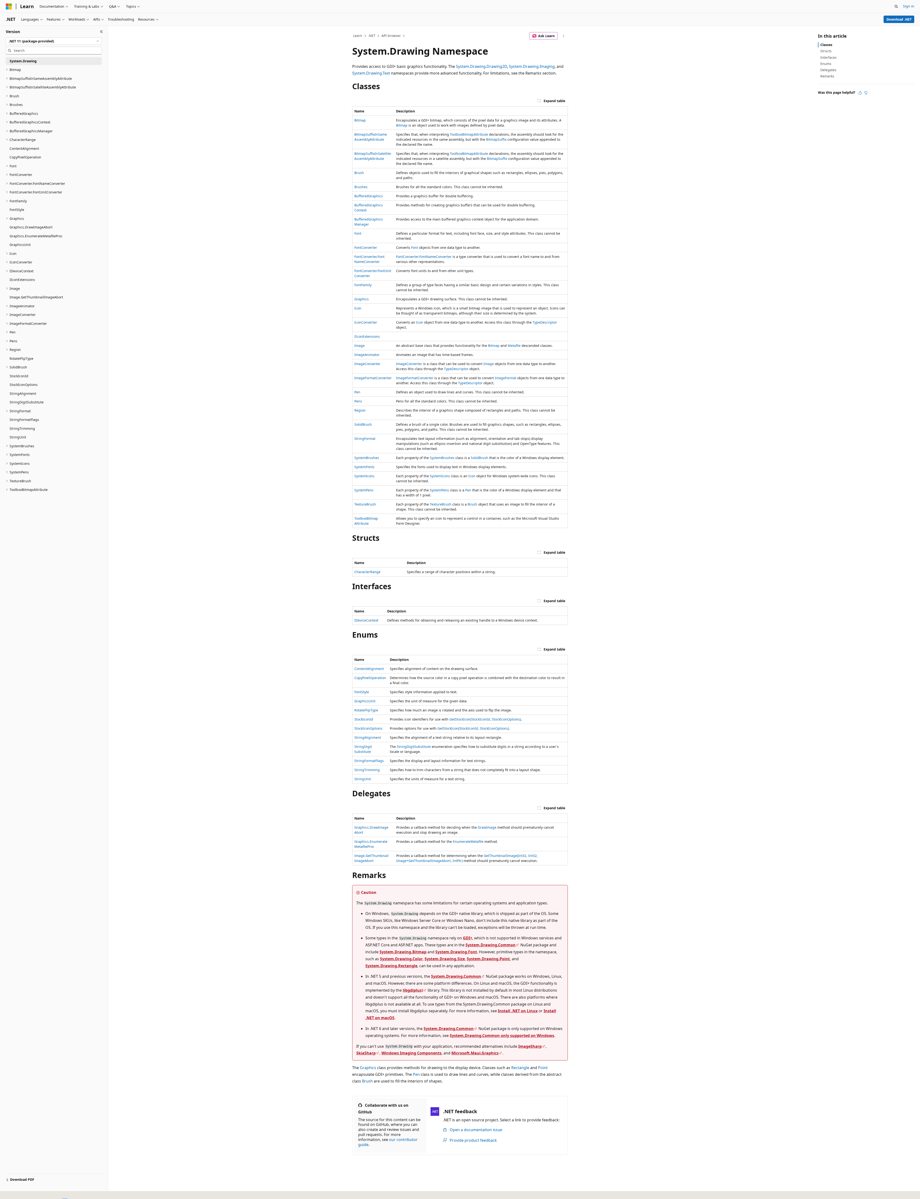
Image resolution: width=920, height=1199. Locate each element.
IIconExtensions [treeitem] (22, 279)
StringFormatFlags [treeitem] (24, 419)
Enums (825, 63)
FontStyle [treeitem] (17, 209)
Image (359, 345)
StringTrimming (367, 770)
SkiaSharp (366, 1053)
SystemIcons (364, 476)
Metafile (514, 345)
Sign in (908, 6)
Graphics (361, 299)
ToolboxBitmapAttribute (469, 134)
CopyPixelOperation (370, 677)
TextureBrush (365, 504)
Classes (826, 44)
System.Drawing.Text (371, 73)
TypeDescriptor (545, 322)
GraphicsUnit (364, 701)
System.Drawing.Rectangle (391, 965)
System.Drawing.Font (456, 952)
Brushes (361, 187)
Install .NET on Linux (518, 1010)
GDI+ (467, 938)
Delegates (828, 70)
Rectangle (520, 1067)
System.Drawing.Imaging (532, 66)
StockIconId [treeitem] (19, 376)
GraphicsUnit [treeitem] (20, 244)
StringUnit (362, 779)
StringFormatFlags (369, 760)
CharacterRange (367, 572)
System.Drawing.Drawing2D (481, 66)
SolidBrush (363, 424)
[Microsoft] (9, 6)
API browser (391, 35)
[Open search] (896, 6)
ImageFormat (505, 378)
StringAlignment (367, 737)
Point (543, 1067)
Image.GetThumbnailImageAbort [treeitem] (36, 297)
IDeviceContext (366, 620)
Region (360, 410)
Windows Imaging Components (411, 1053)
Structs (826, 51)
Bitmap (360, 120)
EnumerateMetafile (468, 841)
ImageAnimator (367, 354)
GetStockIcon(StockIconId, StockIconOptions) (485, 719)
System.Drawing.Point (488, 958)
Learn (357, 35)
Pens (358, 401)
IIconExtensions (367, 336)
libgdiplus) (413, 990)
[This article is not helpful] (866, 93)
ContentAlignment (369, 668)
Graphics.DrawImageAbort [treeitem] (31, 227)
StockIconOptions (368, 728)
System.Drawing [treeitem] (23, 61)
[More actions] (563, 36)
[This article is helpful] (860, 93)
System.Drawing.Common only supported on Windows (502, 1035)
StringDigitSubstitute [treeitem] (27, 402)
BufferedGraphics (368, 196)
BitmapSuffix (496, 139)
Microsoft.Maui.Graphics (475, 1053)
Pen (357, 392)
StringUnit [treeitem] (18, 437)
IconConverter (365, 322)
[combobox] (54, 41)
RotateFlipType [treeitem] (21, 358)
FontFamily (363, 285)
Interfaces (828, 57)
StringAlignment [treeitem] (23, 393)
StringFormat (364, 438)
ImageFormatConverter (373, 378)
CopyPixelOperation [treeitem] (25, 157)
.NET (371, 35)
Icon (357, 308)
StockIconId (363, 719)
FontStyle (361, 692)
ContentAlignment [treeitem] (24, 148)
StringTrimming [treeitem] (22, 428)
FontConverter (365, 247)
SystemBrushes (366, 457)
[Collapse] (101, 31)
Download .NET (899, 19)
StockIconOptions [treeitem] (24, 384)
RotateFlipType (366, 710)
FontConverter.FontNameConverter (424, 256)
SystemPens (364, 490)
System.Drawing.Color (401, 958)
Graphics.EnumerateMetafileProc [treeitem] (36, 236)
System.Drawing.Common (491, 945)
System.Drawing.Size (445, 958)
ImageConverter (367, 363)
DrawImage (487, 827)
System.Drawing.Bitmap (403, 952)
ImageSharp (530, 1046)
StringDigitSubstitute (414, 746)
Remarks (827, 76)
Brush (359, 172)
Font (357, 233)
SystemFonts (364, 467)
